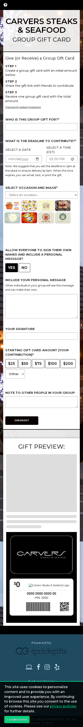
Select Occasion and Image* (31, 188)
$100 (52, 363)
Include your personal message (35, 280)
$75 (38, 363)
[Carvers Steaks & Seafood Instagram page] (48, 667)
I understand (17, 719)
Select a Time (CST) (58, 150)
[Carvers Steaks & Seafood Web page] (31, 667)
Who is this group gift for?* (32, 119)
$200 (68, 363)
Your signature (20, 329)
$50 (24, 363)
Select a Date (18, 150)
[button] (5, 4)
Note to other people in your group (40, 393)
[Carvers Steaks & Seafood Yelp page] (57, 667)
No (24, 267)
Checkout (21, 420)
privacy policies (63, 706)
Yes (11, 267)
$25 (11, 363)
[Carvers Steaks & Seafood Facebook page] (40, 667)
